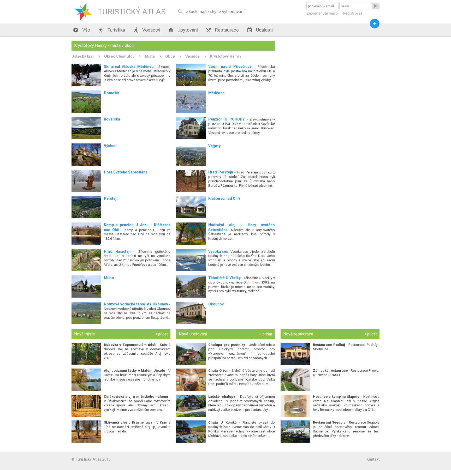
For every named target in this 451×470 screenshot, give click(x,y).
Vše (81, 30)
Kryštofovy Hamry (225, 56)
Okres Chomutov (119, 56)
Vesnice (192, 56)
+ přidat (161, 334)
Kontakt (372, 459)
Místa (150, 56)
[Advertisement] (330, 77)
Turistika (111, 30)
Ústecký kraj (83, 56)
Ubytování (183, 30)
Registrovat (352, 13)
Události (260, 30)
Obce (170, 56)
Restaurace (222, 30)
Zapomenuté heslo (322, 13)
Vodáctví (146, 30)
